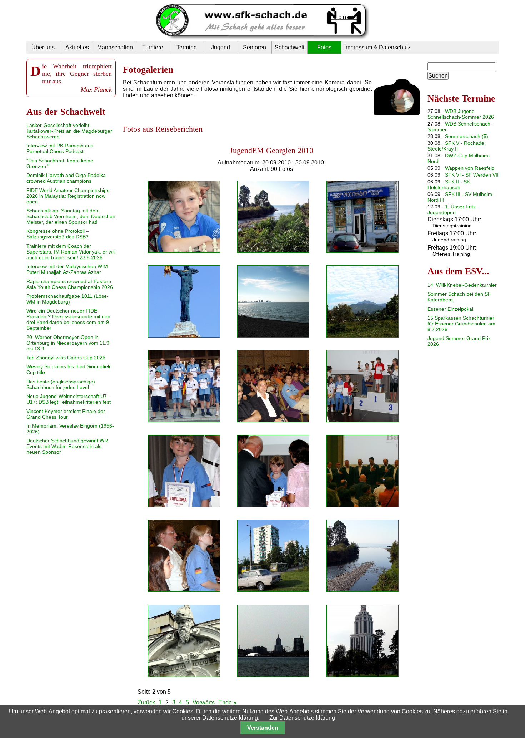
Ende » (227, 702)
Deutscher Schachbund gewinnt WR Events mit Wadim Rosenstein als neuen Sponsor (67, 446)
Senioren (254, 47)
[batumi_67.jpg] (362, 216)
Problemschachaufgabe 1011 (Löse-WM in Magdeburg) (67, 299)
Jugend (220, 47)
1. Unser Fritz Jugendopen (452, 209)
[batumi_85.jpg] (273, 471)
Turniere (152, 47)
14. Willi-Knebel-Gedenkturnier (462, 285)
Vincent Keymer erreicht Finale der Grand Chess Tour (65, 414)
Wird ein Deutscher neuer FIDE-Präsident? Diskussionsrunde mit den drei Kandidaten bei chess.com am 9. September (68, 319)
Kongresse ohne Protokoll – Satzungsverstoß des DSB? (57, 234)
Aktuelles (77, 47)
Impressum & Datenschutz (377, 47)
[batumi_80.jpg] (362, 555)
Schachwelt (289, 47)
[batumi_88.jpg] (273, 386)
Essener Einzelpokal (450, 309)
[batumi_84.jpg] (362, 471)
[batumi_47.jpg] (273, 301)
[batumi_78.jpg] (362, 641)
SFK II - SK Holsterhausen (449, 184)
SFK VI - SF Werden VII (472, 175)
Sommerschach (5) (466, 136)
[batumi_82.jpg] (273, 555)
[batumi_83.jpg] (184, 555)
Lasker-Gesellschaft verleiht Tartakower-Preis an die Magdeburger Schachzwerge (69, 130)
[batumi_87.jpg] (362, 386)
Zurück (146, 702)
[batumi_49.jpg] (273, 216)
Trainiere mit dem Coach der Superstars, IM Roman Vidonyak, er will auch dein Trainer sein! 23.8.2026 (70, 251)
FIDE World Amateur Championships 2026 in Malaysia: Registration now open (67, 196)
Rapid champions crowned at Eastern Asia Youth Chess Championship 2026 (69, 284)
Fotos (324, 47)
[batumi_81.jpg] (362, 301)
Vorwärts (203, 702)
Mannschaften (115, 47)
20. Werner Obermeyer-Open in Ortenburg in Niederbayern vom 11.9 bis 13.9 (67, 342)
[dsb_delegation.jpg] (184, 386)
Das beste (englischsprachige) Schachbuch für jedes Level (60, 384)
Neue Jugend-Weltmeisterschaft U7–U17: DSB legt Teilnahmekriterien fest (68, 399)
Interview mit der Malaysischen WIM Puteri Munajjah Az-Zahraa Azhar (67, 269)
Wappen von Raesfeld (470, 168)
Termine (186, 47)
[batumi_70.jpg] (184, 641)
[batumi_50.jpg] (184, 216)
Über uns (43, 47)
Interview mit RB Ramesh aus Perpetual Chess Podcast (59, 148)
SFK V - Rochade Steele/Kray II (456, 146)
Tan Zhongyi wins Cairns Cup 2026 (65, 357)
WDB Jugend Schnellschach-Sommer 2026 (461, 114)
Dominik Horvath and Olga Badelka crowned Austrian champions (66, 178)
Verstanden (262, 728)
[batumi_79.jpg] (273, 641)
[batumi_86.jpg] (184, 471)
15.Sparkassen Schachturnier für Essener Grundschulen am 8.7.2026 (461, 323)
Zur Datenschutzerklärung (302, 718)
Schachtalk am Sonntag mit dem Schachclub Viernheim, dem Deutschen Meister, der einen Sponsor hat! (70, 216)
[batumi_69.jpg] (184, 301)
